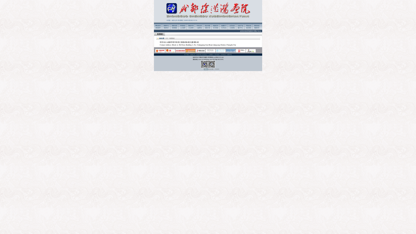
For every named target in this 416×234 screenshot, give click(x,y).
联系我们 (205, 54)
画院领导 (158, 28)
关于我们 (186, 54)
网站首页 (158, 25)
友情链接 (223, 54)
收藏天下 (224, 25)
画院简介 (166, 28)
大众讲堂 (191, 28)
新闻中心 (166, 25)
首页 (167, 38)
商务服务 (217, 54)
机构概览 (174, 28)
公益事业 (199, 28)
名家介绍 (207, 28)
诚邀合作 (192, 54)
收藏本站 (229, 54)
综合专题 (207, 25)
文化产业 (240, 25)
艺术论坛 (224, 28)
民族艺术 (215, 25)
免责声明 (199, 54)
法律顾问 (211, 54)
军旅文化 (248, 25)
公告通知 (232, 28)
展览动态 (256, 25)
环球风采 (182, 25)
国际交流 (174, 25)
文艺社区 (232, 25)
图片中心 (240, 28)
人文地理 (182, 28)
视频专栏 (256, 28)
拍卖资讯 (248, 28)
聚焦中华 (191, 25)
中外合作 (199, 25)
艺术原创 (215, 28)
